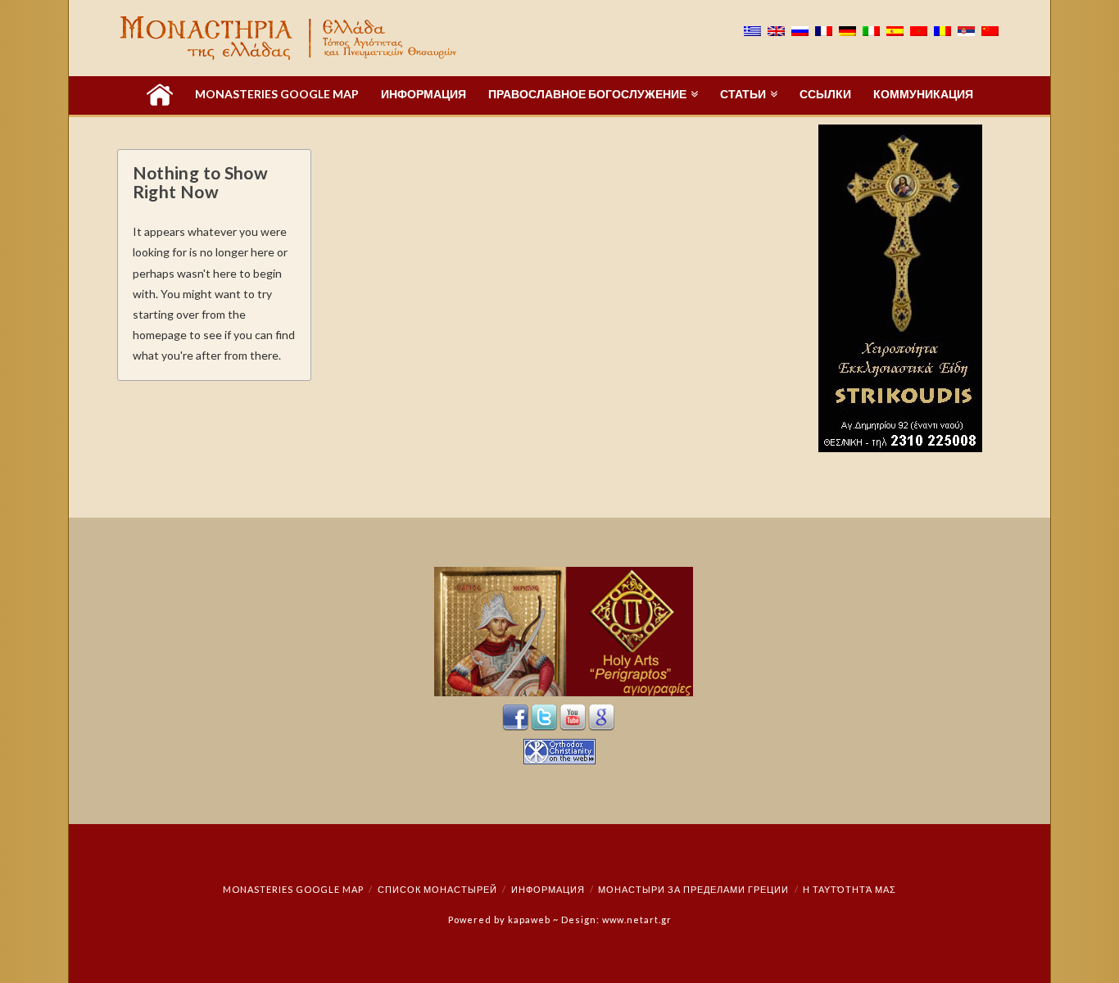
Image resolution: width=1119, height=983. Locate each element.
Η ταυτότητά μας (849, 889)
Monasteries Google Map (293, 889)
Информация (548, 889)
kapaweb (529, 919)
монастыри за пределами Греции (693, 889)
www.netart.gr (637, 919)
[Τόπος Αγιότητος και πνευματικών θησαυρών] (290, 38)
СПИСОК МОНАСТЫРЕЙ (437, 889)
